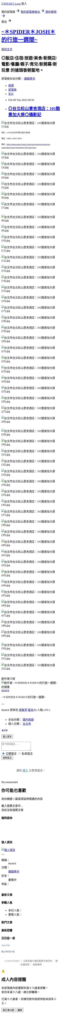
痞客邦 (23, 709)
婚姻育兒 (29, 78)
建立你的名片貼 (8, 952)
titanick (5, 690)
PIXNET (16, 961)
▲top (4, 729)
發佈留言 (7, 758)
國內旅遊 (28, 719)
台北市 (27, 723)
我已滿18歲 (8, 1010)
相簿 (11, 85)
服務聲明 (37, 964)
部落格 (12, 89)
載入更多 (7, 736)
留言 (30, 709)
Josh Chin (5, 945)
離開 (20, 1010)
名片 (11, 93)
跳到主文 (6, 49)
